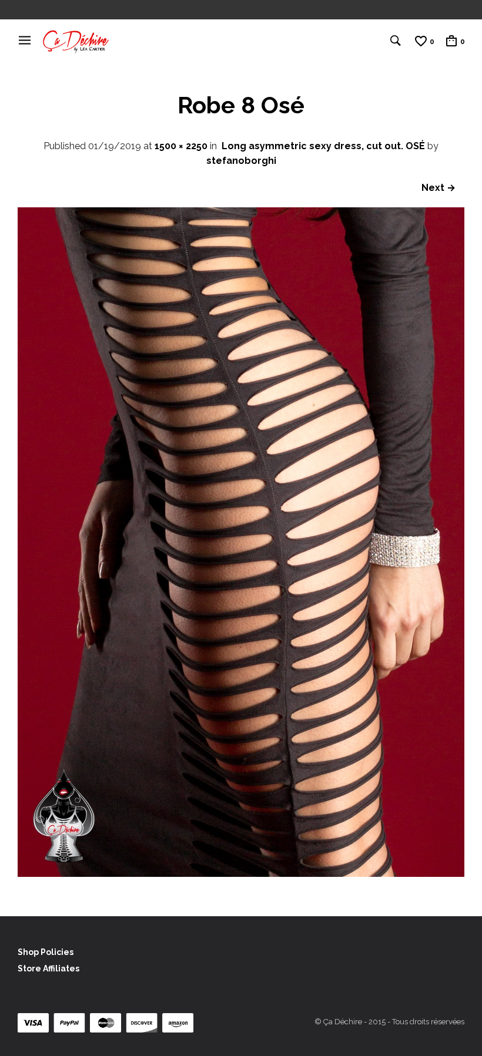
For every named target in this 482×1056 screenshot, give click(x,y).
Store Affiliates (48, 968)
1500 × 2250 (181, 146)
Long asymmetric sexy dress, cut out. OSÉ (323, 146)
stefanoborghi (241, 160)
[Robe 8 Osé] (241, 873)
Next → (438, 187)
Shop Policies (45, 952)
